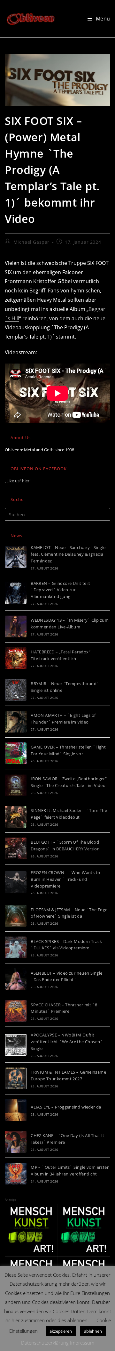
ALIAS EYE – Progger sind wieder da (66, 1107)
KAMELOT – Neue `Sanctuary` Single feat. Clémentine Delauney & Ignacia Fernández (68, 554)
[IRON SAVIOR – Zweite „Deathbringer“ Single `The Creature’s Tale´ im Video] (16, 785)
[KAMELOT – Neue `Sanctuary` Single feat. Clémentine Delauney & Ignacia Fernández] (16, 557)
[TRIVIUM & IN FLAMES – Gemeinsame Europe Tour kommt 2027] (16, 1078)
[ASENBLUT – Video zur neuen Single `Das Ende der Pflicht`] (16, 979)
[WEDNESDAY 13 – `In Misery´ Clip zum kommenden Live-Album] (16, 626)
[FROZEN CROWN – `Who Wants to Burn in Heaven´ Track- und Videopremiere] (16, 882)
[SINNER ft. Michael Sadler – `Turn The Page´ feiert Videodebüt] (16, 817)
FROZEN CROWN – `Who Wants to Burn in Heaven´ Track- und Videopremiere (65, 879)
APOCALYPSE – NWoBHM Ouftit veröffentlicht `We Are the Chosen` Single (67, 1041)
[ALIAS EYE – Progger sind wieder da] (16, 1110)
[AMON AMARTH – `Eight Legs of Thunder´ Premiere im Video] (16, 722)
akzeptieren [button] (61, 1331)
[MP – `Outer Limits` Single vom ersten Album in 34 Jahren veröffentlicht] (16, 1173)
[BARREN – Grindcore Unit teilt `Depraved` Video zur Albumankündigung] (16, 593)
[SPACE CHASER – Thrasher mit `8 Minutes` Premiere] (16, 1011)
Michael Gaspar (31, 242)
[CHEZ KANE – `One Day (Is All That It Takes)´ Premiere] (16, 1142)
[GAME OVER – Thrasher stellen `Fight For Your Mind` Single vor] (16, 753)
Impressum (82, 1342)
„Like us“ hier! (17, 481)
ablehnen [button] (93, 1331)
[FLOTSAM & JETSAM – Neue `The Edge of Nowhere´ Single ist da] (16, 916)
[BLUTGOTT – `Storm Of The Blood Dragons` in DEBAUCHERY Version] (16, 848)
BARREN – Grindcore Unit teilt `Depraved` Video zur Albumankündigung (60, 590)
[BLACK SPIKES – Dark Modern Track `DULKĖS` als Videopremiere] (16, 947)
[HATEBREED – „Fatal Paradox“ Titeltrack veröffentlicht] (16, 658)
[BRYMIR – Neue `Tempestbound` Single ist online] (16, 690)
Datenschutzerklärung (45, 1342)
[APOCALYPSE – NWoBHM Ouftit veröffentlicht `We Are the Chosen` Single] (16, 1045)
